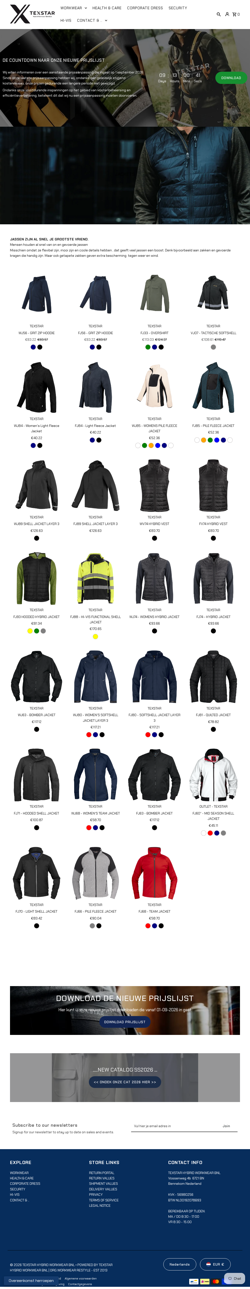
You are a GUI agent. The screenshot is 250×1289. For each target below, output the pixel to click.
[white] (203, 833)
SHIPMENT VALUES (103, 1183)
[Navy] (33, 347)
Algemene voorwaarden (81, 1278)
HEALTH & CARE (22, 1178)
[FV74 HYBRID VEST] (213, 485)
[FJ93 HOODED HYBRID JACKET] (36, 578)
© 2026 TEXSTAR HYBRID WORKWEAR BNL (42, 1265)
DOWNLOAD (231, 78)
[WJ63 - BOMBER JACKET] (36, 676)
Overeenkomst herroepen (31, 1280)
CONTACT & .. (19, 1200)
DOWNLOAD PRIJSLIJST (125, 1022)
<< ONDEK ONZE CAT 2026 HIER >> (125, 1082)
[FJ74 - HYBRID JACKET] (213, 578)
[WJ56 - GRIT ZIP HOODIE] (36, 294)
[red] (88, 734)
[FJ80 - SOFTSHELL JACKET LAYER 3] (154, 676)
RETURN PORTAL (101, 1173)
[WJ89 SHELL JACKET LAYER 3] (36, 485)
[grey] (43, 631)
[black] (39, 347)
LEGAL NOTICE (100, 1205)
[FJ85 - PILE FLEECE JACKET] (213, 387)
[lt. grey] (92, 925)
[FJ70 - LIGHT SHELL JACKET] (36, 873)
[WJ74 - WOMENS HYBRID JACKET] (154, 578)
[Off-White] (137, 445)
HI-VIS (15, 1194)
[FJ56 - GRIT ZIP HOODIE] (95, 294)
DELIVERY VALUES (103, 1189)
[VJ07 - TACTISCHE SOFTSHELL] (213, 294)
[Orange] (151, 445)
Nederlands (180, 1264)
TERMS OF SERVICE (104, 1200)
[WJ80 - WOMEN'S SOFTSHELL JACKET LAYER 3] (95, 676)
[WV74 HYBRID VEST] (154, 485)
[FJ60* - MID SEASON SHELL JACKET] (213, 775)
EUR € (218, 1264)
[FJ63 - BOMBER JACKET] (154, 775)
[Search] (219, 14)
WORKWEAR (19, 1173)
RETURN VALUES (102, 1178)
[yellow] (30, 631)
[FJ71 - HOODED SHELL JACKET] (36, 775)
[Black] (36, 538)
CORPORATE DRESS (25, 1183)
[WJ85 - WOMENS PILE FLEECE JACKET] (154, 387)
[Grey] (213, 347)
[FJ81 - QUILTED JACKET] (213, 676)
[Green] (148, 347)
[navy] (95, 734)
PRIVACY (96, 1194)
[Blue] (157, 445)
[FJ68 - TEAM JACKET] (154, 873)
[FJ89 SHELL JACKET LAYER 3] (95, 485)
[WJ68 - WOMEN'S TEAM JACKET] (95, 775)
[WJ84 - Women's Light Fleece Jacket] (36, 387)
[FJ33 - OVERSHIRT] (154, 294)
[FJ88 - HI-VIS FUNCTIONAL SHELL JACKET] (95, 578)
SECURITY (17, 1189)
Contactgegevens (80, 1284)
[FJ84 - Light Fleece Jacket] (95, 387)
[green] (36, 631)
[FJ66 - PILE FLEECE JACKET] (95, 873)
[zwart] (170, 445)
